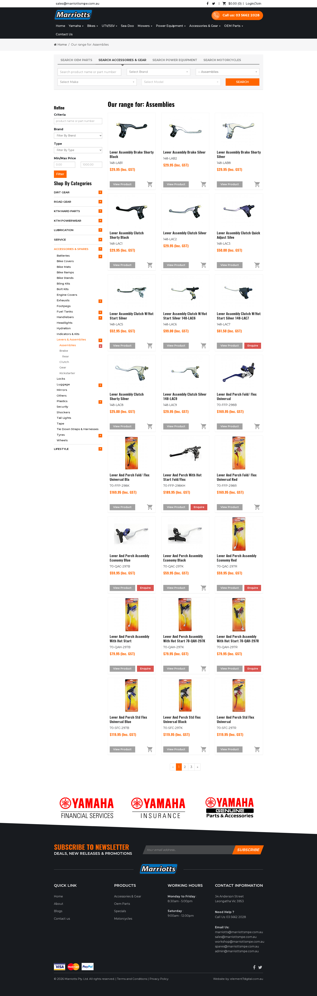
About (58, 904)
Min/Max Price (65, 158)
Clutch (64, 362)
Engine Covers (67, 295)
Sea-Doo (127, 26)
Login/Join (253, 3)
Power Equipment (170, 26)
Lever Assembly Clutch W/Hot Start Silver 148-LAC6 (185, 315)
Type (58, 143)
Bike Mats (64, 267)
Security (62, 406)
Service (60, 239)
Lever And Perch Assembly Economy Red (236, 557)
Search (242, 82)
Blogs (58, 911)
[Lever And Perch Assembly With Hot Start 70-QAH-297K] (185, 614)
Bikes (91, 26)
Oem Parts (122, 904)
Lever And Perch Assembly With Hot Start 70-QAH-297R (238, 638)
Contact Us (64, 34)
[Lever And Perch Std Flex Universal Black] (185, 695)
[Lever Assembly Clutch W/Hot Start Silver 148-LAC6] (185, 291)
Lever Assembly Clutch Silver (185, 232)
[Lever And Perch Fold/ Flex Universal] (239, 372)
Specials (120, 911)
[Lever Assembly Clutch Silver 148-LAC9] (185, 372)
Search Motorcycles (222, 60)
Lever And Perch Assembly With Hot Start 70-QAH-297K (184, 638)
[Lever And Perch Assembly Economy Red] (239, 533)
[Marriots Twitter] (213, 3)
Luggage (63, 384)
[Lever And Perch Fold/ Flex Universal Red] (239, 453)
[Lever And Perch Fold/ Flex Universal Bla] (132, 453)
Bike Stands (65, 278)
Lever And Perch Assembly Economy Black (183, 557)
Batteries (63, 255)
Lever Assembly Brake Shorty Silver (239, 154)
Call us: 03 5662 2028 (241, 15)
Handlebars (65, 317)
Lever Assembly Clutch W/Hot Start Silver (132, 315)
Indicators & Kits (68, 334)
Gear (62, 367)
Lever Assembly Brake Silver (184, 152)
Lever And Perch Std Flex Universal (235, 719)
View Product (122, 184)
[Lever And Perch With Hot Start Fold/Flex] (185, 453)
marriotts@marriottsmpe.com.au (239, 932)
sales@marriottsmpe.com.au (77, 3)
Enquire (252, 345)
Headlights (64, 322)
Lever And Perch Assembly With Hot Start (129, 638)
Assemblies (67, 345)
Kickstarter (67, 373)
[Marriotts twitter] (260, 967)
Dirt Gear (62, 192)
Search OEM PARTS (76, 60)
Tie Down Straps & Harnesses (78, 429)
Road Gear (62, 201)
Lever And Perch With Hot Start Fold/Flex (182, 477)
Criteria (60, 114)
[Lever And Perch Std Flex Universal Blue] (132, 695)
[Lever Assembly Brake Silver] (185, 130)
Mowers (144, 26)
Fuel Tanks (65, 311)
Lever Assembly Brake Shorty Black (132, 154)
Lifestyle (61, 449)
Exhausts (63, 300)
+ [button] (100, 192)
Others (62, 395)
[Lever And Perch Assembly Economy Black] (185, 533)
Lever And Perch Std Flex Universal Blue (128, 719)
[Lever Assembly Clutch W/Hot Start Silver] (132, 291)
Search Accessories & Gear (122, 60)
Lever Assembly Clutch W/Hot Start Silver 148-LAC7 (239, 315)
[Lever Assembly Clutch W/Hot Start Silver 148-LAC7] (239, 291)
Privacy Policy (159, 979)
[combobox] (158, 72)
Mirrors (62, 390)
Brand (58, 129)
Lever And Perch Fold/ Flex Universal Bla (129, 477)
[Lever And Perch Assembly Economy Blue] (132, 533)
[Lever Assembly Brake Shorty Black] (132, 130)
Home (60, 26)
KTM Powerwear (67, 220)
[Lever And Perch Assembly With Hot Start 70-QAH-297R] (239, 614)
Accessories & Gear (204, 26)
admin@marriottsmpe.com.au (237, 951)
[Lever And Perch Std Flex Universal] (239, 695)
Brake (63, 350)
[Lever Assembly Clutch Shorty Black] (132, 211)
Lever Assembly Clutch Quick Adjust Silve (238, 235)
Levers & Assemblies (71, 339)
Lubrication (63, 230)
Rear (65, 356)
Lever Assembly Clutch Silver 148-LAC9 (185, 396)
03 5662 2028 (236, 917)
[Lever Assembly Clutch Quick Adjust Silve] (239, 211)
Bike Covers (65, 261)
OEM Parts (232, 26)
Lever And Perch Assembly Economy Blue (129, 557)
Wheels (62, 440)
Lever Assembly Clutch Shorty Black (127, 235)
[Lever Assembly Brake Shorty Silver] (239, 130)
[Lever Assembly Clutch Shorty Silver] (132, 372)
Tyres (61, 434)
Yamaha (75, 26)
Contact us (62, 918)
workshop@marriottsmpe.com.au (239, 941)
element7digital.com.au (246, 979)
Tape (60, 423)
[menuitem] (231, 3)
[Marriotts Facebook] (254, 967)
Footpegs (64, 306)
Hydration (64, 328)
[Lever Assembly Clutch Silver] (185, 211)
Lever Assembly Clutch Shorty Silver (127, 396)
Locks (61, 378)
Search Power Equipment (174, 60)
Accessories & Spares (71, 249)
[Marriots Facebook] (207, 3)
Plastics (62, 401)
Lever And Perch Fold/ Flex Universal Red (236, 477)
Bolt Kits (63, 289)
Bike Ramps (65, 272)
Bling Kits (63, 283)
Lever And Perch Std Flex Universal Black (182, 719)
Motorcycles (123, 918)
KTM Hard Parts (67, 211)
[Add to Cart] (145, 184)
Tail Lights (64, 418)
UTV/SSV (108, 26)
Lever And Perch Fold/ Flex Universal (236, 396)
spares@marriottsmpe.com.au (237, 946)
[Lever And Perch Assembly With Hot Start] (132, 614)
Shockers (63, 412)
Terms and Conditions (132, 979)
